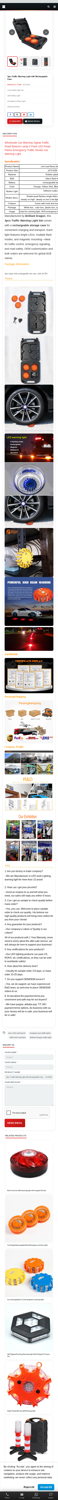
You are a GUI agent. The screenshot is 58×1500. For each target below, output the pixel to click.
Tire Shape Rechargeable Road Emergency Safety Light (27, 1245)
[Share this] (10, 115)
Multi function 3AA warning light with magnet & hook (26, 1190)
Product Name (12, 1072)
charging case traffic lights (40, 1033)
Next (46, 32)
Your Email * (11, 1062)
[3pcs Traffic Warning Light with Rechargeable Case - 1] (12, 61)
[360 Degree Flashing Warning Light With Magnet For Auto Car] (29, 1328)
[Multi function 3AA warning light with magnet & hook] (29, 1164)
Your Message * (13, 1082)
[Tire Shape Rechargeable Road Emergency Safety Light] (29, 1219)
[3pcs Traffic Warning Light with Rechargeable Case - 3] (34, 61)
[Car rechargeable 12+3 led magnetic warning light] (29, 1273)
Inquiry (16, 121)
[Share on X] (17, 115)
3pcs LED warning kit (16, 1033)
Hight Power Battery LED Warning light (21, 1411)
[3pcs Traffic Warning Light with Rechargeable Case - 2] (23, 61)
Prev (12, 32)
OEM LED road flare (18, 1037)
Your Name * (11, 1052)
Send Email (33, 121)
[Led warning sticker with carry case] (29, 1439)
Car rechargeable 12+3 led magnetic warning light (25, 1299)
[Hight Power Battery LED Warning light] (29, 1384)
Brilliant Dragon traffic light (40, 1037)
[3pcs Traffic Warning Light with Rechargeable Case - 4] (46, 61)
